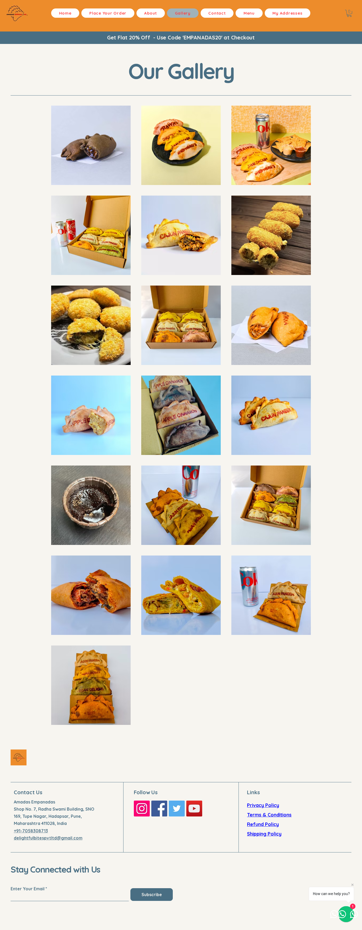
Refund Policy (263, 824)
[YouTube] (194, 808)
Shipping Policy (264, 834)
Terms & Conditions (269, 815)
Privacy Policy (263, 805)
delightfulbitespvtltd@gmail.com (48, 838)
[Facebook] (159, 808)
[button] (349, 13)
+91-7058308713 (31, 830)
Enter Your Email (28, 889)
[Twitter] (177, 808)
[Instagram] (142, 808)
